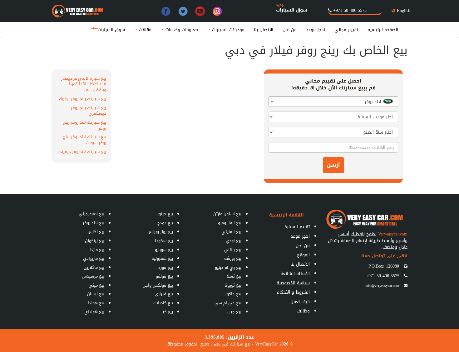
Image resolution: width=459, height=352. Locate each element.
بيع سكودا (164, 241)
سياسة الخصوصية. (292, 283)
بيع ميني (96, 285)
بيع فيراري (164, 294)
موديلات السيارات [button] (227, 30)
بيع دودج (165, 223)
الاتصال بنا (263, 30)
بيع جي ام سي (228, 303)
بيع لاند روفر (93, 223)
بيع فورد (165, 267)
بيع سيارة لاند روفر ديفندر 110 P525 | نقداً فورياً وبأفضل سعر (83, 84)
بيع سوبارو (164, 250)
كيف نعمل (300, 301)
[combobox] (333, 101)
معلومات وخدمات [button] (181, 30)
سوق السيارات (291, 10)
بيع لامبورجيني (91, 214)
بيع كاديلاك (163, 303)
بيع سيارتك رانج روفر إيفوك (82, 98)
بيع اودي (233, 241)
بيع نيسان (95, 294)
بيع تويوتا (233, 285)
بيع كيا (167, 312)
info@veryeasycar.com (382, 285)
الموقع (303, 255)
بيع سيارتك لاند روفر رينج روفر (84, 125)
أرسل (333, 165)
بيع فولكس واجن (158, 285)
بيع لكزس (95, 231)
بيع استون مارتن (227, 214)
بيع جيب (234, 312)
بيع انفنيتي (231, 231)
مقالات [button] (144, 30)
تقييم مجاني (346, 30)
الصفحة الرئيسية (383, 30)
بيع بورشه (232, 258)
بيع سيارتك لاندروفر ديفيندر (82, 151)
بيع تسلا (234, 276)
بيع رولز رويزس (160, 231)
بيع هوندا (96, 303)
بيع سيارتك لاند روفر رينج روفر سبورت (84, 140)
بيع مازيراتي (93, 258)
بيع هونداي (94, 312)
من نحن (290, 30)
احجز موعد (315, 30)
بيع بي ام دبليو (228, 267)
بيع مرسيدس (93, 276)
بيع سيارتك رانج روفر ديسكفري (88, 110)
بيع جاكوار (232, 294)
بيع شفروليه (162, 258)
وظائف (303, 311)
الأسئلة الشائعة (295, 273)
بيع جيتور (165, 214)
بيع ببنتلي (232, 250)
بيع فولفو (164, 276)
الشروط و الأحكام (293, 292)
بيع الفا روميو (229, 223)
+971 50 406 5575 (350, 10)
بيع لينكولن (94, 241)
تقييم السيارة (297, 227)
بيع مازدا (97, 250)
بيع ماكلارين (94, 267)
